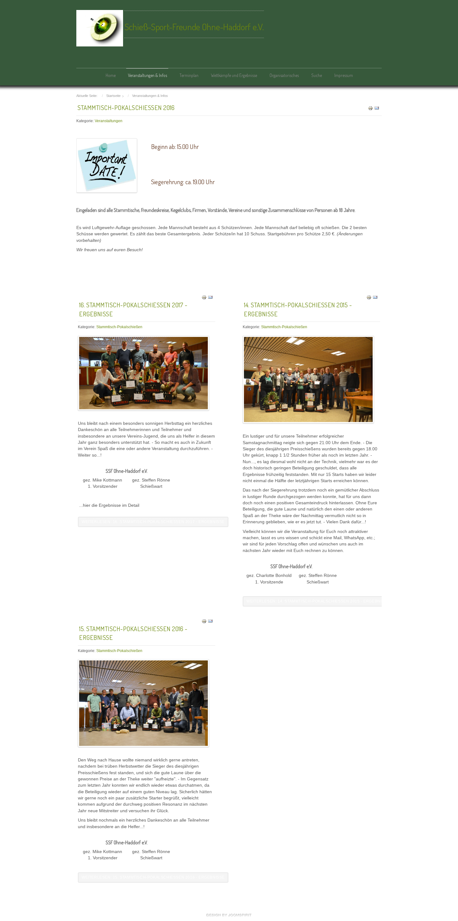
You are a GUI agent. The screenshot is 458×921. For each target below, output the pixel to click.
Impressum (343, 75)
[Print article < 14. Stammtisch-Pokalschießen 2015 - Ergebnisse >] (368, 297)
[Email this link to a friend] (376, 108)
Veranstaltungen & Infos (147, 75)
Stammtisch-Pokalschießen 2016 (126, 107)
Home (111, 75)
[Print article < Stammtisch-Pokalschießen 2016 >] (370, 108)
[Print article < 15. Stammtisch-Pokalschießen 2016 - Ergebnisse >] (204, 620)
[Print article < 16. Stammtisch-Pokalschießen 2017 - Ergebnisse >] (204, 297)
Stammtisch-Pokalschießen (119, 327)
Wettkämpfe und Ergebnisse (234, 75)
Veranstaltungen (108, 121)
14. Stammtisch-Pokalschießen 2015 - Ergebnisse (298, 309)
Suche (316, 75)
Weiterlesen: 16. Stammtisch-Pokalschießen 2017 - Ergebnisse (153, 522)
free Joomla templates (229, 915)
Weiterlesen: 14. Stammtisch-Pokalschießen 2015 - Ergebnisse (317, 601)
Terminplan (188, 75)
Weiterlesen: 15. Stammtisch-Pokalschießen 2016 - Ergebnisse (153, 877)
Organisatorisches (284, 75)
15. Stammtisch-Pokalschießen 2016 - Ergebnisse (133, 633)
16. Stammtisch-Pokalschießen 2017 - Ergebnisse (133, 309)
